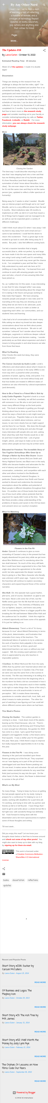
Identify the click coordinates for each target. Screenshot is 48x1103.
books (6, 880)
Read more (40, 982)
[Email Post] (3, 875)
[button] (44, 51)
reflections (33, 880)
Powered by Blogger (25, 1092)
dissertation (18, 880)
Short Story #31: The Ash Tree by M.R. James (20, 1017)
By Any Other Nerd (24, 4)
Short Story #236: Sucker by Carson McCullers (18, 967)
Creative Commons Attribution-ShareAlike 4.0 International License (22, 857)
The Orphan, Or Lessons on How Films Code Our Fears (20, 1066)
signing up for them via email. (18, 845)
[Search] (44, 5)
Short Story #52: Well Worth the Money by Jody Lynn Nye (20, 1041)
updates (7, 885)
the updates (17, 67)
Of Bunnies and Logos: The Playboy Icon (17, 992)
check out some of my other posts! (22, 839)
